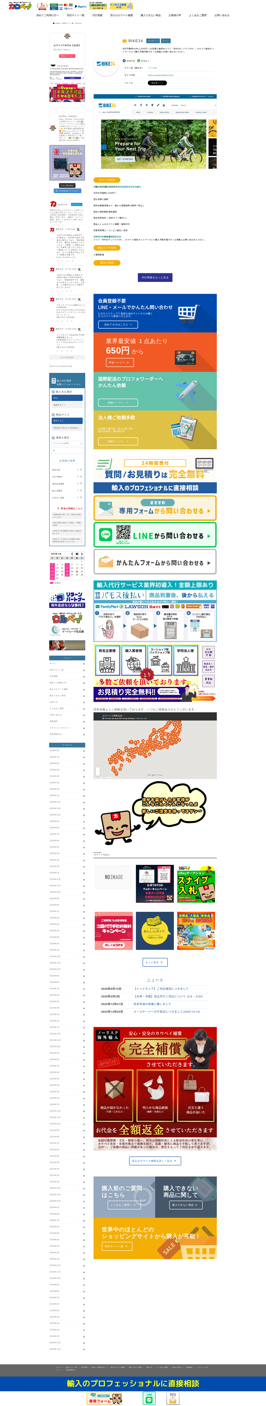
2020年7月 (55, 1220)
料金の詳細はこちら (72, 508)
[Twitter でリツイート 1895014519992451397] (62, 291)
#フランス (75, 312)
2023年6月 (55, 995)
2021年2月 (55, 1175)
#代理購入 (70, 317)
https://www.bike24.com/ (160, 75)
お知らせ (54, 702)
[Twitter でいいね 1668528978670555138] (68, 321)
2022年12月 (55, 1034)
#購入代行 (61, 317)
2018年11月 (55, 1349)
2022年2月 (55, 1098)
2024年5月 (55, 924)
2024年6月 (55, 918)
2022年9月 (55, 1053)
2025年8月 (55, 828)
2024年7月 (55, 911)
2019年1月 (55, 1336)
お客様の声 (175, 15)
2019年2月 (55, 1330)
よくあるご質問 (198, 15)
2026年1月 (55, 795)
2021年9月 (55, 1130)
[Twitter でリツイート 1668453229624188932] (62, 351)
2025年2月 (55, 866)
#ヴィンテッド (63, 315)
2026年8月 (55, 750)
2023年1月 (55, 1027)
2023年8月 (55, 982)
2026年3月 (55, 783)
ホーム (53, 663)
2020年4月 (55, 1240)
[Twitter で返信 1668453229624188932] (58, 351)
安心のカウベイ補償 (121, 15)
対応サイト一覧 (75, 15)
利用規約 (54, 721)
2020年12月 (55, 1188)
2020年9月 (55, 1207)
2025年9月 (55, 821)
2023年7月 (55, 988)
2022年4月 (55, 1085)
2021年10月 (55, 1124)
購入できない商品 (151, 15)
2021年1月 (55, 1182)
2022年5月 (55, 1079)
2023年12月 (55, 956)
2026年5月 (55, 770)
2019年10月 (55, 1278)
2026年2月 (55, 789)
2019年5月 (55, 1310)
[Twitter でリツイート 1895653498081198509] (62, 261)
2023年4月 (55, 1008)
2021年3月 (55, 1169)
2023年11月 (55, 963)
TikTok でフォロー (67, 56)
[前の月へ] (72, 553)
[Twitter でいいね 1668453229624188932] (68, 351)
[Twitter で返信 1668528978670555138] (58, 321)
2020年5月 (55, 1233)
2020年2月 (55, 1252)
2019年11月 (55, 1272)
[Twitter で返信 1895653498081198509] (58, 261)
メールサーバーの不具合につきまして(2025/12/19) (167, 1011)
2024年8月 (55, 905)
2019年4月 (55, 1317)
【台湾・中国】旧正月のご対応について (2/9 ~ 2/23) (168, 996)
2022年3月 (55, 1092)
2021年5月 (55, 1156)
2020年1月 (55, 1259)
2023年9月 (55, 976)
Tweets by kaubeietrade (60, 366)
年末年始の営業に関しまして (152, 1004)
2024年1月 (55, 950)
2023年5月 (55, 1001)
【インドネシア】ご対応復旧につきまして (161, 989)
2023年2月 (55, 1021)
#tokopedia (68, 342)
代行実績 (97, 15)
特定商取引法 (56, 734)
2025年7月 (55, 834)
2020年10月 (55, 1201)
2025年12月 (55, 802)
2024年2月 (55, 943)
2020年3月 (55, 1246)
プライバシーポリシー (60, 728)
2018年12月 (55, 1342)
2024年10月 (55, 892)
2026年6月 (55, 763)
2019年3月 (55, 1323)
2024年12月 (55, 879)
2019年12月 (55, 1265)
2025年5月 (55, 847)
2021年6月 (55, 1150)
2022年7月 (55, 1066)
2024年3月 (55, 937)
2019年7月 (55, 1297)
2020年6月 (55, 1227)
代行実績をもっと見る (155, 277)
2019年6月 (55, 1304)
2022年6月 (55, 1072)
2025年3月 (55, 860)
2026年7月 (55, 757)
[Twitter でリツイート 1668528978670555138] (62, 321)
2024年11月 (55, 886)
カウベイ (60, 229)
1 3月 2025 (70, 229)
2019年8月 (55, 1291)
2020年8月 (55, 1214)
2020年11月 (55, 1195)
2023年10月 (55, 969)
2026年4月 (55, 776)
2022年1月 (55, 1104)
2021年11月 (55, 1117)
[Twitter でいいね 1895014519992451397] (68, 291)
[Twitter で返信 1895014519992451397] (58, 291)
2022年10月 (55, 1046)
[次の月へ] (82, 553)
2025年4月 (55, 853)
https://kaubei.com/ (66, 257)
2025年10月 (55, 815)
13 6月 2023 (71, 299)
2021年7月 (55, 1143)
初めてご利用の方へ (47, 15)
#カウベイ (66, 312)
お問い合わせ (222, 15)
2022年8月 (55, 1059)
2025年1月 (55, 873)
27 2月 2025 (71, 269)
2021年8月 (55, 1137)
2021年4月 (55, 1162)
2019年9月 (55, 1285)
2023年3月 (55, 1014)
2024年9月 (55, 898)
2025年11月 (55, 808)
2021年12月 (55, 1111)
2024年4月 (55, 931)
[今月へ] (77, 553)
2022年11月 (55, 1040)
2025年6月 (55, 841)
